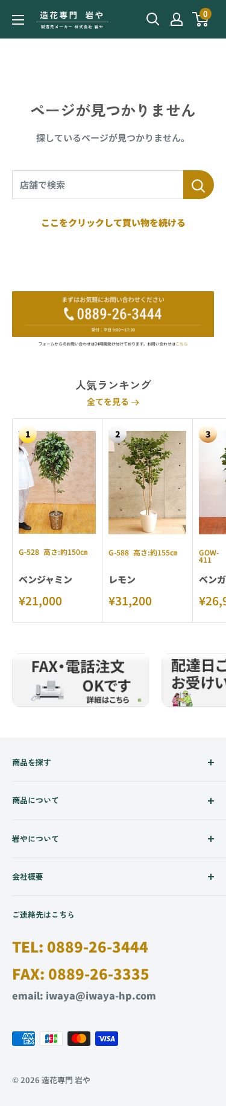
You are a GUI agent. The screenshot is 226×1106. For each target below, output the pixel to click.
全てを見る (109, 401)
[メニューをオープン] (18, 20)
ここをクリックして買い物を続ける (113, 222)
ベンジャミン (45, 579)
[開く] (153, 19)
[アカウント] (177, 19)
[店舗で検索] (198, 184)
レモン (122, 579)
